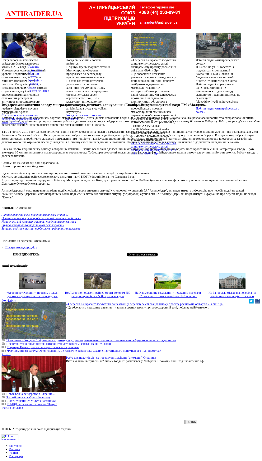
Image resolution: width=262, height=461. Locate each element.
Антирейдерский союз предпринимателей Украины (35, 214)
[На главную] (34, 18)
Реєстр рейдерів (38, 90)
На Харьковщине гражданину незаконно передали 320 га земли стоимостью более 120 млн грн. (168, 294)
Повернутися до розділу (21, 247)
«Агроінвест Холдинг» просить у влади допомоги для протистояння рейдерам (32, 294)
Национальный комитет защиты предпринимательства (39, 221)
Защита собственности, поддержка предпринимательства (41, 228)
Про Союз (35, 70)
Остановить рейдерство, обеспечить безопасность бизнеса (41, 218)
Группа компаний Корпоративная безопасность (33, 225)
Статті (32, 77)
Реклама (14, 449)
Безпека (33, 83)
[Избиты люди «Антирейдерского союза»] (218, 57)
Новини (33, 73)
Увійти (13, 452)
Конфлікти (35, 80)
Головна (33, 66)
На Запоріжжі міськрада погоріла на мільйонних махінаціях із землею (232, 294)
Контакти (15, 445)
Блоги (32, 87)
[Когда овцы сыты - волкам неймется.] (89, 57)
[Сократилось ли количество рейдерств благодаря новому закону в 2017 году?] (24, 57)
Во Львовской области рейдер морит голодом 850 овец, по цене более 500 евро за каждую (97, 294)
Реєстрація (16, 456)
